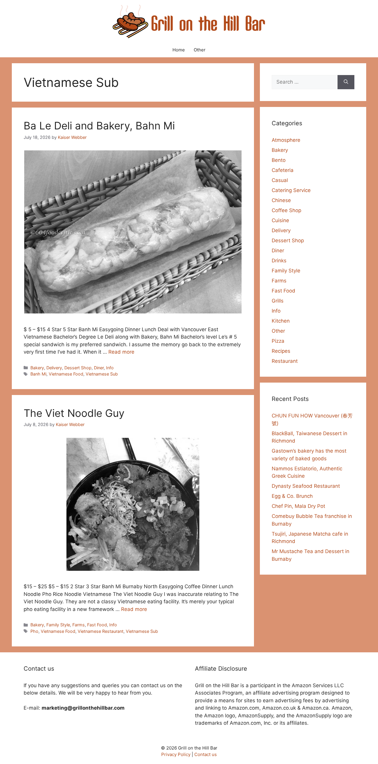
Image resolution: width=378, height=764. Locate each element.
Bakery (37, 367)
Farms (78, 624)
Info (110, 367)
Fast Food (97, 624)
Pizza (278, 341)
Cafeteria (283, 170)
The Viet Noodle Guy (74, 413)
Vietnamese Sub (102, 373)
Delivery (54, 367)
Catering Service (291, 190)
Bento (279, 160)
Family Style (58, 624)
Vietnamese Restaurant (100, 631)
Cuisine (280, 220)
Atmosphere (286, 140)
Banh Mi (38, 373)
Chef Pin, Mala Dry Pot (298, 506)
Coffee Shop (286, 210)
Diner (99, 367)
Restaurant (285, 361)
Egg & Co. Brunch (292, 496)
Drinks (279, 261)
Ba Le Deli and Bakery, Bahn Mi (99, 125)
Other (200, 50)
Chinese (281, 200)
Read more (121, 352)
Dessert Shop (78, 367)
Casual (280, 180)
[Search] (346, 82)
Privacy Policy (175, 754)
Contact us (205, 754)
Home (178, 50)
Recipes (281, 351)
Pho (34, 631)
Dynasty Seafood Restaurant (306, 486)
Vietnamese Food (66, 373)
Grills (278, 301)
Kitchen (281, 321)
